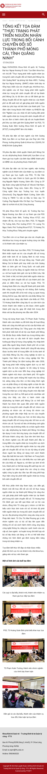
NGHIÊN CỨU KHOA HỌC (17, 21)
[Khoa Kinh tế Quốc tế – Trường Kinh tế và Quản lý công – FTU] (23, 6)
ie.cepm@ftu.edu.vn (16, 750)
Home (5, 21)
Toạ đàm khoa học (34, 21)
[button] (43, 14)
